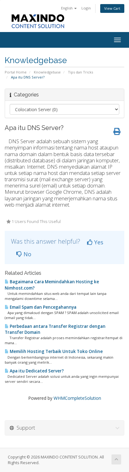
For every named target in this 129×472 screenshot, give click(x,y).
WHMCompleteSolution (77, 398)
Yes (98, 242)
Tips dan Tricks (80, 72)
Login (86, 8)
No (26, 254)
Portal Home (16, 72)
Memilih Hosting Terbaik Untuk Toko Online (56, 351)
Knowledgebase (47, 72)
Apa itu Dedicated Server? (36, 371)
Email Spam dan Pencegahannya (42, 307)
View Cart (112, 8)
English (67, 8)
